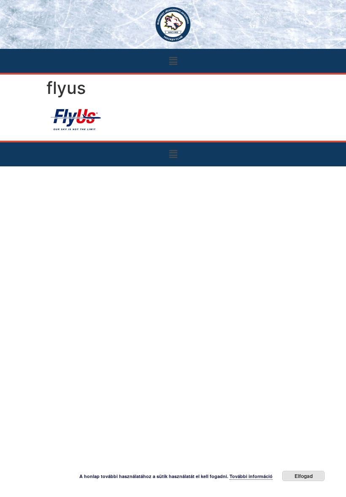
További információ (251, 476)
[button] (173, 61)
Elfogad (304, 476)
